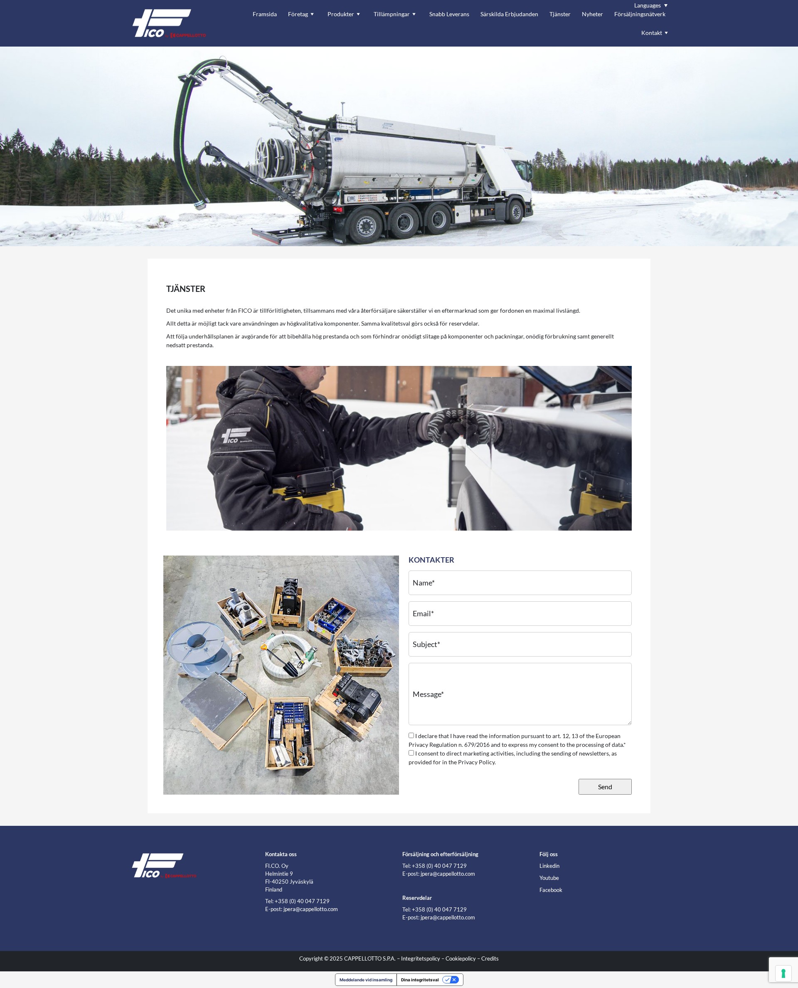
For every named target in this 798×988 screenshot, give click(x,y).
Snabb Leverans (449, 13)
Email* (423, 613)
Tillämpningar (392, 13)
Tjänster (560, 13)
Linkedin (549, 866)
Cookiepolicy (461, 959)
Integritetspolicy (420, 959)
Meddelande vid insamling (366, 979)
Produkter (341, 13)
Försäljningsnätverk (639, 13)
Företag (298, 13)
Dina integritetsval (420, 979)
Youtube (549, 878)
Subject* (426, 644)
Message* (428, 693)
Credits (490, 959)
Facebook (550, 890)
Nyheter (592, 13)
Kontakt (651, 32)
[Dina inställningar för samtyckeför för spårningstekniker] (783, 973)
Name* (424, 582)
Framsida (265, 13)
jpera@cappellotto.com (310, 909)
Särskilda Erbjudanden (509, 13)
